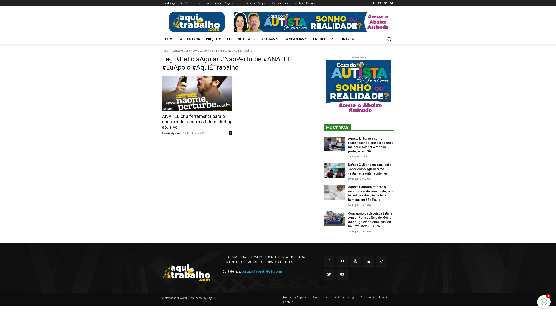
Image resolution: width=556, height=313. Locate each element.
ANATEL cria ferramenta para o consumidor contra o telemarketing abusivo (197, 122)
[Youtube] (391, 3)
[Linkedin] (368, 261)
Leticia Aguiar (171, 133)
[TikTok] (381, 261)
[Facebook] (373, 3)
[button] (389, 39)
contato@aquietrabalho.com (262, 271)
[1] (543, 304)
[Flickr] (342, 261)
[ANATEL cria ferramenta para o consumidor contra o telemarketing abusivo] (197, 93)
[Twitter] (385, 3)
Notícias (167, 108)
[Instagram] (379, 3)
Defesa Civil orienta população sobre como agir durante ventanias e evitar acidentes (370, 169)
